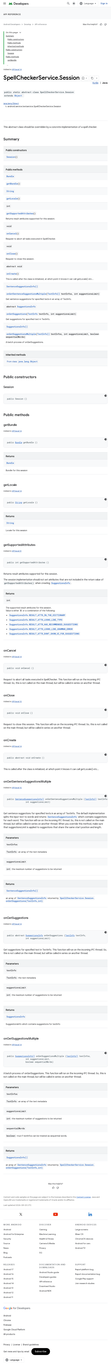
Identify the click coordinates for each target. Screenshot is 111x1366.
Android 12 (8, 1292)
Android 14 (8, 1283)
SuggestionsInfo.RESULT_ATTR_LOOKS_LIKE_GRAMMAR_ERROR (41, 629)
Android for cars (82, 1243)
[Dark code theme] (105, 395)
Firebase (7, 1325)
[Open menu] (5, 3)
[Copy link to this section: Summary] (22, 139)
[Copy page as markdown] (92, 78)
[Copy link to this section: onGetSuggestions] (31, 918)
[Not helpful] (105, 24)
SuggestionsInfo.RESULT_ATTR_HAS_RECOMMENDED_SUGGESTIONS (43, 624)
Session (11, 157)
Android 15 (8, 1278)
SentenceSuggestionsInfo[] (22, 286)
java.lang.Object (11, 103)
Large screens (81, 1229)
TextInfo (33, 314)
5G (40, 1252)
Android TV (80, 1248)
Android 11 (8, 1297)
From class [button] (22, 361)
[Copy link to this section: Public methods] (32, 415)
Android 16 (8, 1274)
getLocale (12, 198)
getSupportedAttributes (20, 213)
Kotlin (95, 83)
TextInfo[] (53, 293)
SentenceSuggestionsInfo (62, 816)
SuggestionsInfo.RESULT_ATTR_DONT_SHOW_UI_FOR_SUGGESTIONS (44, 633)
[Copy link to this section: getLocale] (20, 485)
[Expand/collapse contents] (20, 32)
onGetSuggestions (16, 314)
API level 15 (17, 701)
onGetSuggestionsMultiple (21, 334)
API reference (12, 14)
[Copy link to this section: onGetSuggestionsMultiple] (42, 1039)
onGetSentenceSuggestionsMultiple (26, 293)
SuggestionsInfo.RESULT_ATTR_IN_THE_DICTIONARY (37, 615)
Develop (27, 24)
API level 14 (17, 69)
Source (6, 1243)
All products (9, 1334)
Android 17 (8, 1269)
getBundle (12, 183)
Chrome (7, 1320)
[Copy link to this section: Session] (16, 387)
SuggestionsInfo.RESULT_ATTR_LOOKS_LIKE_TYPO (35, 619)
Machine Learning (47, 1234)
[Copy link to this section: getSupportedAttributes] (38, 545)
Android (7, 1229)
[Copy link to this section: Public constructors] (39, 377)
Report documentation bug (87, 1274)
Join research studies (84, 1283)
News (6, 1248)
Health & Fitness (46, 1238)
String (10, 191)
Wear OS (79, 1234)
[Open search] (68, 3)
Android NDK (45, 1291)
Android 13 (8, 1288)
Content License (83, 1197)
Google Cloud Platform (14, 1329)
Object (18, 95)
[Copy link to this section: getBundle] (20, 425)
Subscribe (41, 1351)
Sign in (104, 3)
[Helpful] (101, 24)
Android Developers (11, 24)
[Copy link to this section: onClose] (17, 695)
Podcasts (7, 1257)
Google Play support (84, 1278)
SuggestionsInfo (26, 306)
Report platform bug (84, 1269)
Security (7, 1238)
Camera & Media (47, 1243)
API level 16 (17, 787)
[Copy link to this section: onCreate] (19, 740)
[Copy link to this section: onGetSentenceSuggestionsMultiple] (54, 782)
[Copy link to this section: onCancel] (19, 651)
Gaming (43, 1229)
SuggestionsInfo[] (17, 326)
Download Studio (47, 1286)
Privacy (42, 1248)
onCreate (11, 273)
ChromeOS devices (84, 1238)
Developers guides (47, 1277)
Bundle (10, 176)
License (16, 1344)
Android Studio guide (49, 1272)
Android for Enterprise (13, 1234)
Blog (5, 1252)
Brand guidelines (31, 1344)
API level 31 (17, 551)
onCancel (12, 233)
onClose (11, 253)
